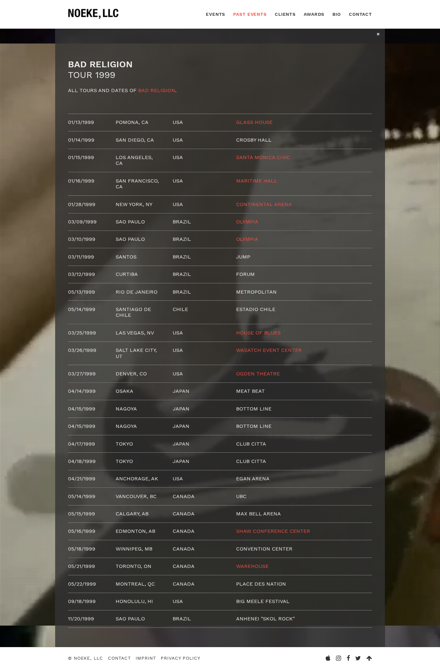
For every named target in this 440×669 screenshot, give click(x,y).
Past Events (250, 14)
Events (215, 14)
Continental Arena (264, 204)
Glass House (254, 122)
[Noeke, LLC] (94, 19)
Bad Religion (156, 90)
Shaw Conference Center (273, 531)
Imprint (146, 658)
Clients (285, 14)
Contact (360, 14)
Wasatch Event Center (269, 350)
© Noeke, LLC (85, 658)
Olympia (247, 222)
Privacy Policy (180, 658)
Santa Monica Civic (263, 157)
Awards (314, 14)
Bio (336, 14)
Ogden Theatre (258, 374)
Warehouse (252, 566)
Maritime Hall (256, 181)
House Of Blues (258, 333)
